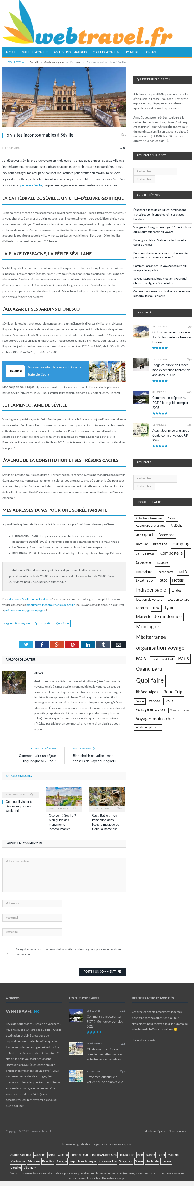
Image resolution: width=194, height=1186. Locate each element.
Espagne (121, 148)
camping (181, 544)
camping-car (145, 554)
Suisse (139, 1161)
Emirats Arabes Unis (103, 1155)
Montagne (147, 627)
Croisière (143, 563)
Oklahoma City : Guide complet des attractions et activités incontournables (105, 1054)
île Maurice (126, 1155)
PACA (141, 659)
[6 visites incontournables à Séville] (64, 97)
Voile (169, 701)
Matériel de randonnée (159, 617)
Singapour (125, 1161)
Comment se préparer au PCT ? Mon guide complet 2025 (170, 402)
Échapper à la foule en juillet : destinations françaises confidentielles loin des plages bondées (159, 214)
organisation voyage (17, 623)
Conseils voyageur (106, 52)
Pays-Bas (48, 1161)
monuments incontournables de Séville (50, 605)
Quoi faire (62, 623)
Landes (176, 591)
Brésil (51, 1155)
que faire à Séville (30, 185)
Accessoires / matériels (70, 52)
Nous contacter (178, 1131)
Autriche (39, 1155)
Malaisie (173, 1155)
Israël (161, 1155)
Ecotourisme (144, 572)
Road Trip (172, 692)
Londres (142, 608)
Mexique (34, 1161)
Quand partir (43, 623)
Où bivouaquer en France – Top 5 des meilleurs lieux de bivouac (171, 337)
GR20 (163, 581)
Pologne (61, 1161)
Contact (150, 52)
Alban (38, 673)
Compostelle (171, 553)
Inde (140, 1155)
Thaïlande (152, 1161)
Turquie (166, 1161)
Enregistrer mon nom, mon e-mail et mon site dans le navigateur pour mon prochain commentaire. (68, 952)
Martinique (17, 1161)
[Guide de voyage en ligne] (87, 23)
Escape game (165, 572)
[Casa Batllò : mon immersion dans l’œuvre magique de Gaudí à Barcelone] (107, 798)
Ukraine (15, 1168)
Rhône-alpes (147, 692)
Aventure (131, 52)
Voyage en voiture (179, 710)
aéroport (144, 534)
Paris (183, 659)
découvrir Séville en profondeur (29, 599)
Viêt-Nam (29, 1168)
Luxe (156, 608)
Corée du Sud (79, 1155)
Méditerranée (151, 637)
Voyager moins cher (155, 719)
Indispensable (151, 590)
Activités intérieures (149, 518)
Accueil (10, 52)
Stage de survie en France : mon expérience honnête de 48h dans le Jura (171, 370)
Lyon (169, 608)
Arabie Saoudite (20, 1155)
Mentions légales (154, 1131)
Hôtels (178, 580)
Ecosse (162, 563)
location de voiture (149, 600)
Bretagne (160, 544)
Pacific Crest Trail (162, 659)
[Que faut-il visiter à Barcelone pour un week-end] (20, 792)
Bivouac (142, 544)
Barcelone (166, 535)
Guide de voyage (33, 52)
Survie (140, 701)
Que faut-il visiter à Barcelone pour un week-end (19, 806)
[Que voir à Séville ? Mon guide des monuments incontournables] (64, 798)
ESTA (183, 572)
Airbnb (172, 518)
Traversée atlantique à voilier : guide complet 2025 (105, 1079)
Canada (63, 1155)
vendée (154, 701)
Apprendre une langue (150, 526)
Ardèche (176, 526)
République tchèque (83, 1161)
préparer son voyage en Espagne (24, 610)
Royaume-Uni (108, 1161)
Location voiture (178, 600)
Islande (150, 1155)
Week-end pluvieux (148, 727)
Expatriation (145, 581)
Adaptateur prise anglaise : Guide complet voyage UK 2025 (170, 435)
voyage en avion (150, 710)
